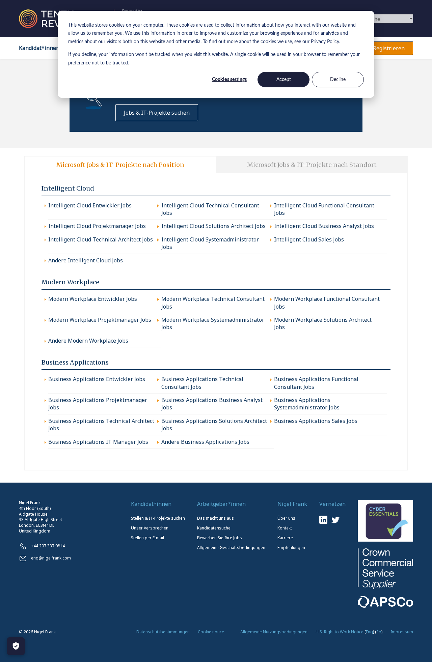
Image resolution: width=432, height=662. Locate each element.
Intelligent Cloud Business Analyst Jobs (324, 226)
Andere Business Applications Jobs (205, 441)
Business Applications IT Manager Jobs (98, 441)
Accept (283, 79)
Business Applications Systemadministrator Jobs (307, 403)
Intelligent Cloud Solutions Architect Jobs (213, 226)
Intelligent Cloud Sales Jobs (309, 239)
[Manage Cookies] (16, 646)
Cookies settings (229, 79)
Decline (338, 79)
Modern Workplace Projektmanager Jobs (99, 319)
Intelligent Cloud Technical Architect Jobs (100, 239)
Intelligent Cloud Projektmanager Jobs (97, 226)
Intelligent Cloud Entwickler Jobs (90, 205)
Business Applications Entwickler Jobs (96, 379)
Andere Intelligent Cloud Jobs (85, 260)
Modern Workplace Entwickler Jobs (92, 299)
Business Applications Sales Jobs (315, 421)
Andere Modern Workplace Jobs (88, 340)
